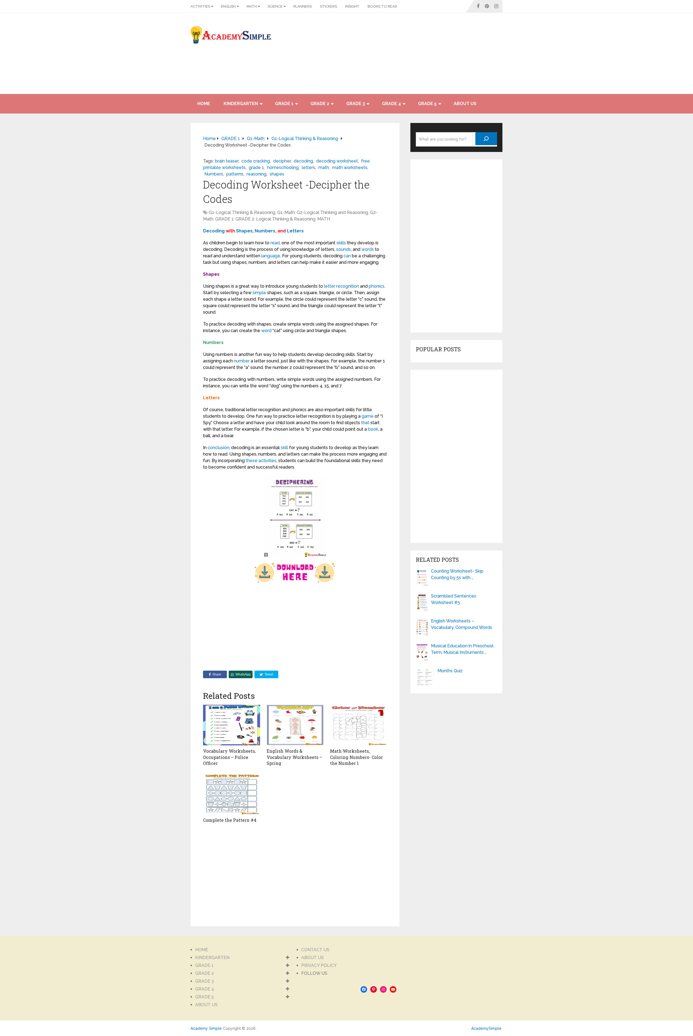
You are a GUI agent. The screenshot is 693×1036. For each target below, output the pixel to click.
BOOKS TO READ (382, 6)
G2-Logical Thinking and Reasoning (332, 212)
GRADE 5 (427, 103)
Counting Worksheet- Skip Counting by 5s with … (457, 574)
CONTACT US (315, 949)
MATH (252, 6)
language (270, 255)
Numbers (213, 174)
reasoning (256, 174)
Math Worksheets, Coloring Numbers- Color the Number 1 (356, 757)
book (373, 429)
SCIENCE (275, 6)
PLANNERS (302, 6)
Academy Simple (206, 1028)
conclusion (218, 447)
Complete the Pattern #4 (229, 820)
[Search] (486, 138)
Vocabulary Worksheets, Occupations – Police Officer (229, 757)
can (347, 255)
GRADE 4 (391, 103)
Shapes (244, 230)
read (275, 242)
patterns (234, 174)
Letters (295, 230)
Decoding (214, 230)
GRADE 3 (355, 103)
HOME (203, 103)
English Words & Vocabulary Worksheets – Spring (294, 757)
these (251, 460)
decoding (303, 161)
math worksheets (349, 167)
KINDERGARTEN (241, 103)
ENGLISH (228, 6)
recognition (347, 286)
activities (267, 460)
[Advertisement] (453, 56)
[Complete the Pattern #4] (231, 794)
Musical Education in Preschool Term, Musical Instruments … (462, 649)
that (365, 422)
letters (308, 167)
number (242, 360)
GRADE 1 (284, 103)
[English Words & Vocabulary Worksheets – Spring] (295, 725)
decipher (281, 161)
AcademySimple (486, 1028)
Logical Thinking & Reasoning (285, 219)
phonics (376, 286)
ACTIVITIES (200, 6)
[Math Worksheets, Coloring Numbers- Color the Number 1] (358, 725)
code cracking (255, 161)
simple (259, 292)
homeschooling (283, 167)
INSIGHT (352, 6)
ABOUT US (465, 103)
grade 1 (256, 167)
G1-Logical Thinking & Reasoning (242, 212)
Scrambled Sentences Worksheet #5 (453, 599)
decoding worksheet (337, 161)
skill (284, 447)
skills (341, 242)
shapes (277, 174)
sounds (343, 249)
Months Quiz (450, 670)
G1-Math (286, 212)
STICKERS (328, 6)
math (323, 167)
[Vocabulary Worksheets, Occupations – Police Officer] (231, 725)
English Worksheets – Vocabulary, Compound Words (461, 624)
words (367, 249)
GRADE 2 (319, 103)
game (368, 416)
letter (329, 286)
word (266, 330)
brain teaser (226, 161)
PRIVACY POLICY (319, 965)
